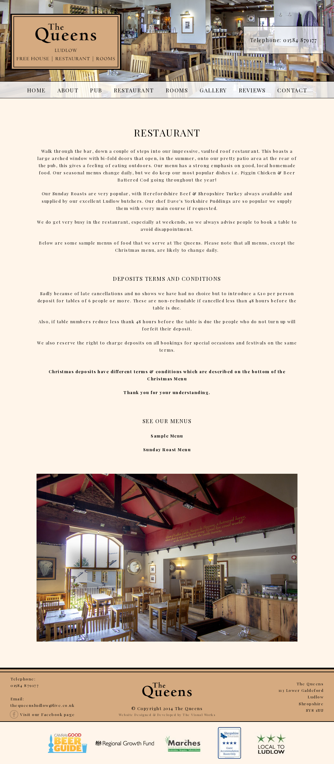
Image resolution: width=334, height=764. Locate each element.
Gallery (213, 90)
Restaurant (134, 90)
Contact (292, 90)
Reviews (252, 90)
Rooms (177, 90)
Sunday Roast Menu (167, 449)
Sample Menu (167, 435)
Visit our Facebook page (47, 714)
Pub (96, 90)
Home (36, 90)
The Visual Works (199, 714)
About (68, 90)
